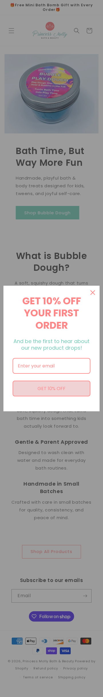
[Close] (93, 292)
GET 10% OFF (51, 388)
